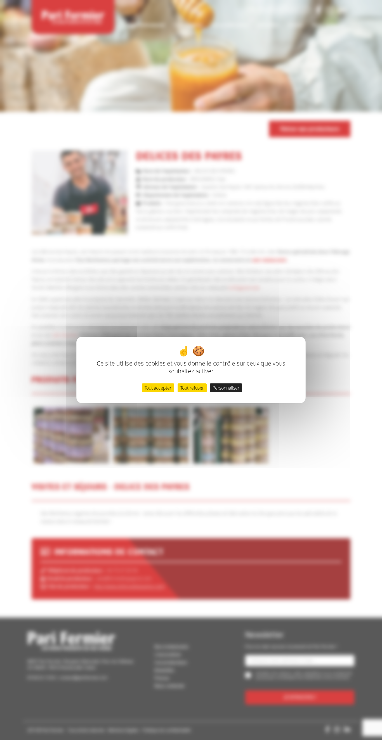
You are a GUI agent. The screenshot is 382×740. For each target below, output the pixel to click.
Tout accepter (158, 388)
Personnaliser (226, 388)
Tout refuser (192, 388)
